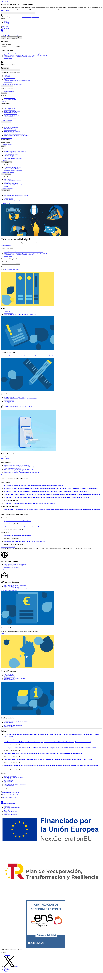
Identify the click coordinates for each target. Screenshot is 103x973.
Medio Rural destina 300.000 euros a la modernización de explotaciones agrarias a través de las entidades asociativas (48, 759)
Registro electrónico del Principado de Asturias (15, 151)
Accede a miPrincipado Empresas (9, 590)
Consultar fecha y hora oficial (8, 547)
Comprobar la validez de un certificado (13, 158)
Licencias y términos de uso (10, 112)
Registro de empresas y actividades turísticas (17, 521)
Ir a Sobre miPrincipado (6, 120)
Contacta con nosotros (9, 586)
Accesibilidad (7, 806)
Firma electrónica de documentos (19, 469)
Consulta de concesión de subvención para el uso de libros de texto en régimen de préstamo (25, 55)
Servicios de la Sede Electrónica (11, 115)
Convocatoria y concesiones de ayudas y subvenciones (17, 80)
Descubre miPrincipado (9, 110)
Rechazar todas (29, 13)
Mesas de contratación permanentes (12, 131)
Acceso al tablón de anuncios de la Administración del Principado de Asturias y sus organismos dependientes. (37, 355)
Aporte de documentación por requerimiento (14, 471)
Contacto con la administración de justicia (13, 184)
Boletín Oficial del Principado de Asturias (13, 777)
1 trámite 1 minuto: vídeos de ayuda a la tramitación (16, 721)
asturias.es (6, 21)
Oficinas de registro (8, 198)
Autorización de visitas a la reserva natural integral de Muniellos (19, 56)
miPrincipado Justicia (9, 785)
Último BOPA (7, 311)
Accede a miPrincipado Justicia (8, 569)
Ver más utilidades (8, 402)
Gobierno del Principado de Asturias (30, 17)
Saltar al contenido (5, 1)
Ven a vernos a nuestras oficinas (9, 797)
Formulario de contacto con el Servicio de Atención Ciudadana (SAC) (19, 406)
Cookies (6, 813)
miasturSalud (7, 23)
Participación (7, 22)
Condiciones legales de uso (10, 116)
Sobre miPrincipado (8, 778)
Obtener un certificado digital (10, 154)
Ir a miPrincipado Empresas (7, 172)
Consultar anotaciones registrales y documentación (23, 472)
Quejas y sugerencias (9, 155)
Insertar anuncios (8, 82)
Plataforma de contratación (10, 130)
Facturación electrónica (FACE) (11, 168)
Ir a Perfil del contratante (6, 138)
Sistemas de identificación (10, 118)
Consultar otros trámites (9, 98)
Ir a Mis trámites (4, 102)
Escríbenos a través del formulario (10, 794)
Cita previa (6, 182)
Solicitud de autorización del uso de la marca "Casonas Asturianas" (24, 527)
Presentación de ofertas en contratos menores (14, 134)
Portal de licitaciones (8, 128)
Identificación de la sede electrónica (12, 111)
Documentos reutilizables (10, 99)
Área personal (5, 28)
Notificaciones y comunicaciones (19, 466)
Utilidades (6, 783)
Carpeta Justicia (7, 179)
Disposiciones (7, 76)
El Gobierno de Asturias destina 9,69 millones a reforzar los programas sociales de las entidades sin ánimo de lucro (47, 742)
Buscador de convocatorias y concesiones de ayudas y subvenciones (20, 314)
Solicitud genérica (8, 58)
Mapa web (6, 810)
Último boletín (7, 75)
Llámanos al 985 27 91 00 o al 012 (10, 792)
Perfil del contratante (8, 780)
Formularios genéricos (9, 156)
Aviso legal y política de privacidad (12, 807)
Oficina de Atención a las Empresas (12, 167)
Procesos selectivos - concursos (11, 567)
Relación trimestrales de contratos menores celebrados (16, 135)
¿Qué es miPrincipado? (9, 108)
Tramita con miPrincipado (10, 776)
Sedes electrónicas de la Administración (13, 725)
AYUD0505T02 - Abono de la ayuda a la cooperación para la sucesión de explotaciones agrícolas (33, 485)
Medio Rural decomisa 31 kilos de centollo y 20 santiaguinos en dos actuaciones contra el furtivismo (43, 753)
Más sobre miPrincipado (9, 679)
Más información (5, 10)
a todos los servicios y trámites (12, 269)
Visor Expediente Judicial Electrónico (12, 180)
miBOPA (6, 79)
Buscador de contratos (9, 132)
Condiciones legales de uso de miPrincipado (14, 678)
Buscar (18, 46)
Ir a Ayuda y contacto (6, 203)
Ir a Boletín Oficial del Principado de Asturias (11, 84)
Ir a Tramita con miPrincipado (8, 91)
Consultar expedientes (16, 465)
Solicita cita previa (15, 565)
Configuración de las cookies (10, 814)
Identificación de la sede (9, 677)
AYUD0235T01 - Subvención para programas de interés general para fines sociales (29, 503)
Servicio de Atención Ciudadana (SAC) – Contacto (16, 195)
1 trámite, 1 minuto (8, 196)
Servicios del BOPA (8, 313)
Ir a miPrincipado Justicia (7, 188)
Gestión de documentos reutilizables (12, 468)
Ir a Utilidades (4, 160)
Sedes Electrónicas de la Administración (13, 200)
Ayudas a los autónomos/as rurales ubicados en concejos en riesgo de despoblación (23, 54)
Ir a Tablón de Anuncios (6, 144)
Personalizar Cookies (17, 13)
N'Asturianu (5, 26)
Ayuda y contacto (8, 781)
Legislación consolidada (9, 78)
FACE (2, 634)
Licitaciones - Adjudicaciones (11, 127)
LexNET (6, 186)
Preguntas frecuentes (8, 199)
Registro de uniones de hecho (11, 183)
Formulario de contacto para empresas (13, 170)
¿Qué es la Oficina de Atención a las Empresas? (15, 585)
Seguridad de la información (10, 114)
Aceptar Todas (6, 13)
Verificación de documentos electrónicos (13, 152)
